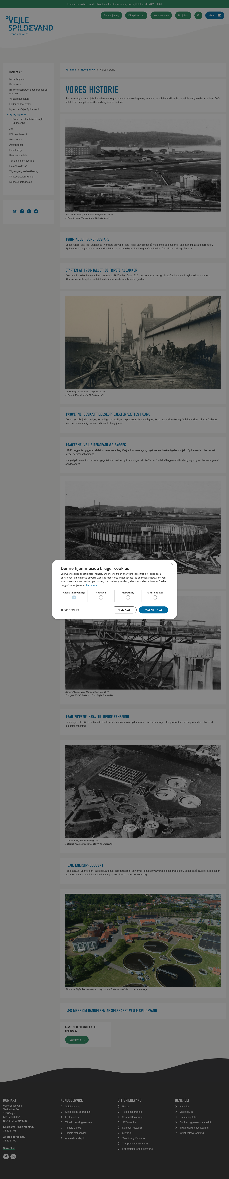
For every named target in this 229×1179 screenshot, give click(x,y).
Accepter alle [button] (153, 609)
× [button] (172, 564)
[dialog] (114, 589)
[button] (70, 610)
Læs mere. (91, 585)
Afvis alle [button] (124, 609)
